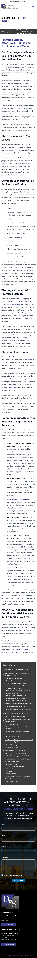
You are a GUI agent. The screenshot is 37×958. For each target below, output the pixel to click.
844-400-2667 (24, 1)
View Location (9, 924)
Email (4, 835)
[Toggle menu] (33, 6)
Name (4, 824)
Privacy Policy (15, 955)
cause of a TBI (13, 387)
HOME (3, 31)
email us (28, 815)
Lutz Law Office (7, 913)
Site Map (29, 955)
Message (5, 857)
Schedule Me (19, 880)
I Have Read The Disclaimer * (13, 875)
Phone (4, 846)
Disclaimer (8, 955)
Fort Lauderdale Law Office (11, 930)
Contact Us (23, 955)
